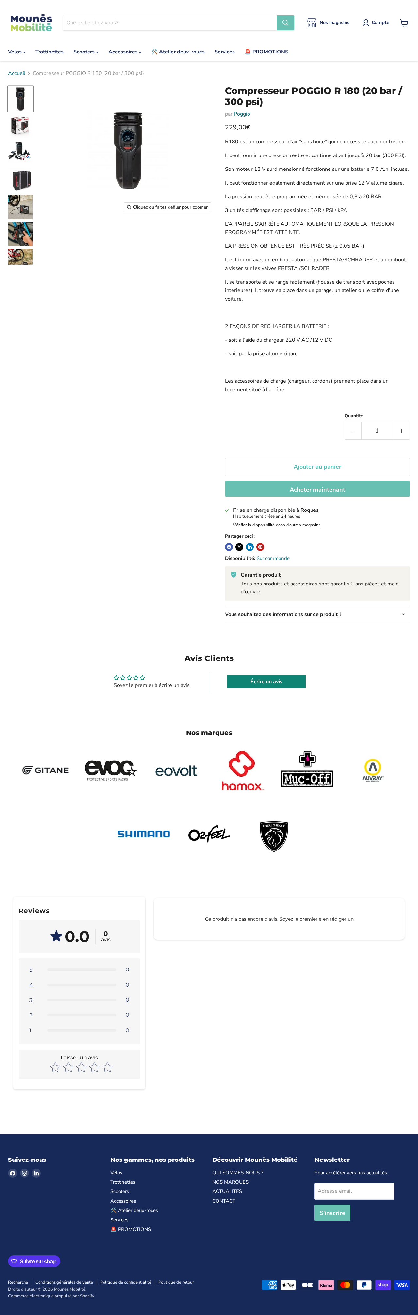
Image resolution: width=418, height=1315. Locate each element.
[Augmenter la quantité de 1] (401, 431)
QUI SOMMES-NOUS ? (237, 1172)
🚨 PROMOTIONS (266, 51)
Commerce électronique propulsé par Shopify (51, 1296)
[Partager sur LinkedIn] (250, 547)
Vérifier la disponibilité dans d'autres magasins (277, 525)
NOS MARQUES (230, 1182)
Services (225, 51)
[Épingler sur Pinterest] (260, 547)
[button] (79, 970)
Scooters (84, 51)
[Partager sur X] (239, 547)
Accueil (16, 73)
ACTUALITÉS (227, 1191)
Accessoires (123, 51)
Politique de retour (176, 1282)
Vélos (15, 51)
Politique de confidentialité (125, 1282)
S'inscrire (332, 1213)
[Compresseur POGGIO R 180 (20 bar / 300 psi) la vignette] (20, 99)
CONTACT (223, 1201)
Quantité (354, 416)
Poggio (242, 114)
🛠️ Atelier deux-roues (178, 51)
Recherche (18, 1282)
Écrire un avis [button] (266, 681)
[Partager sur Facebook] (229, 547)
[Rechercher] (285, 22)
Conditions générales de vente (64, 1282)
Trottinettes (49, 51)
